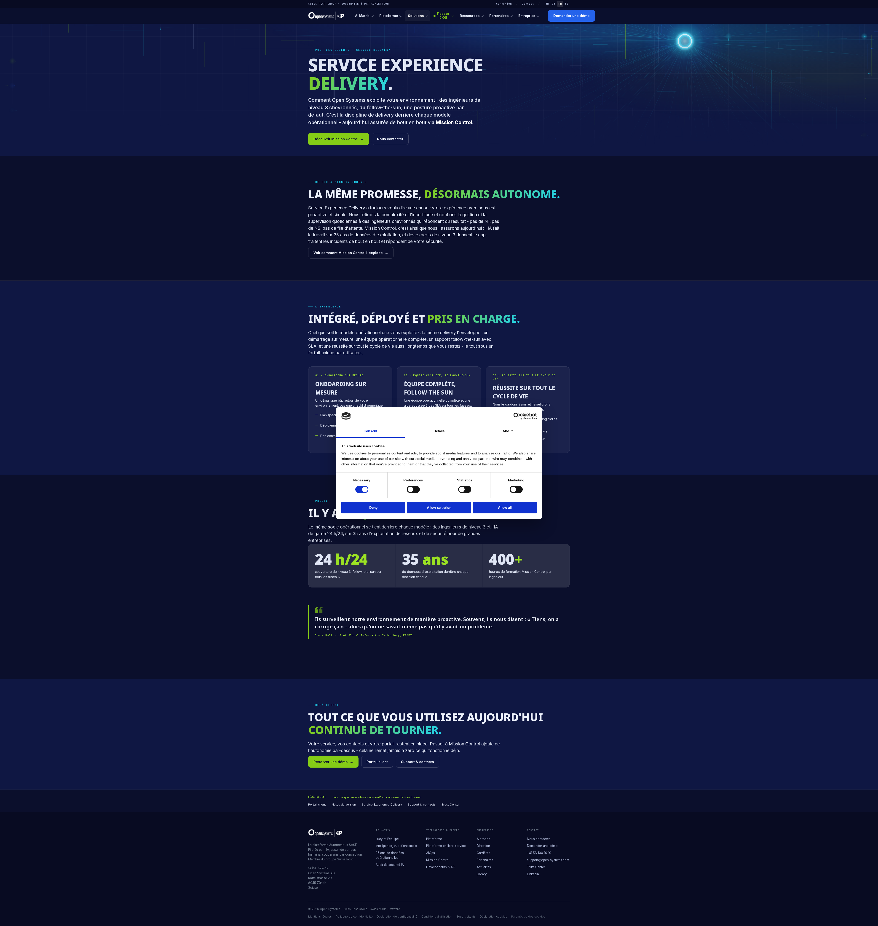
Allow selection (439, 508)
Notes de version (344, 804)
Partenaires (499, 16)
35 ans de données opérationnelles (390, 855)
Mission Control (437, 860)
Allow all (505, 508)
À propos (483, 839)
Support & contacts (417, 762)
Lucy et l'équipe (387, 839)
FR (560, 3)
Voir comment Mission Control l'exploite (350, 253)
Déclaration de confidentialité (397, 916)
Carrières (483, 853)
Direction (483, 846)
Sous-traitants (466, 916)
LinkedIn (533, 874)
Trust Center (451, 804)
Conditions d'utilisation (436, 916)
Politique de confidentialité (354, 916)
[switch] (413, 489)
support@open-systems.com (548, 860)
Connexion (504, 3)
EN (547, 3)
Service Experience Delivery (382, 804)
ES (566, 3)
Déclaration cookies (493, 916)
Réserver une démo (333, 762)
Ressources (469, 16)
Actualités (484, 867)
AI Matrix (362, 16)
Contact (528, 3)
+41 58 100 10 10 (539, 853)
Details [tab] (439, 431)
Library (482, 874)
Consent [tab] (370, 431)
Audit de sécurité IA (390, 865)
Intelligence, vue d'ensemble (396, 846)
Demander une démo (571, 15)
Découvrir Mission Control (338, 139)
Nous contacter (390, 139)
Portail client (377, 762)
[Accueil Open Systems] (326, 16)
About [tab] (508, 431)
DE (553, 3)
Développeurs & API (440, 867)
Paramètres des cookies (528, 916)
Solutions (416, 16)
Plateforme (388, 16)
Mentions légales (320, 916)
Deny (373, 508)
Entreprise (526, 16)
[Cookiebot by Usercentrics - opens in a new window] (517, 416)
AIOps (430, 853)
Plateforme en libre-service (446, 846)
